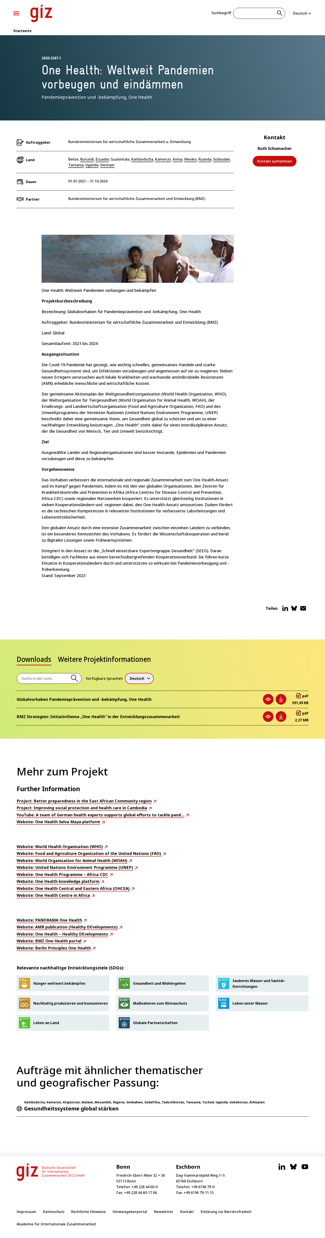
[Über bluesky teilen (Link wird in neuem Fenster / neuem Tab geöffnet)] (294, 610)
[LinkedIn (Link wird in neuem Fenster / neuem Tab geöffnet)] (281, 1168)
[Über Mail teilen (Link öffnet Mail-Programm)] (303, 610)
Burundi (87, 159)
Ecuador (102, 159)
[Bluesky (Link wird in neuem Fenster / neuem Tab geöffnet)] (293, 1168)
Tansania (76, 165)
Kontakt (187, 1211)
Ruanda (205, 159)
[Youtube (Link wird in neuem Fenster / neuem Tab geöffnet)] (304, 1168)
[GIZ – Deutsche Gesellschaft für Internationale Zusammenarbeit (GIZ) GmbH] (41, 13)
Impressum (26, 1211)
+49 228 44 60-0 (145, 1186)
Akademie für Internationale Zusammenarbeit (56, 1224)
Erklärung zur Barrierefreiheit (226, 1211)
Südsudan (221, 159)
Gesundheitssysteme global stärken (71, 1108)
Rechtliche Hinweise (88, 1211)
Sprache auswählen (302, 13)
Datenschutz (54, 1211)
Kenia (177, 159)
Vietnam (107, 165)
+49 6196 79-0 (202, 1186)
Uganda (91, 165)
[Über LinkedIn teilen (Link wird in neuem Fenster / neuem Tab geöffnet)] (285, 610)
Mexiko (190, 159)
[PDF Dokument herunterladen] (281, 699)
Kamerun (163, 159)
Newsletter (163, 1211)
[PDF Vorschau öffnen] (268, 699)
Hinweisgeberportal (130, 1211)
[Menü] (16, 13)
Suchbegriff (221, 12)
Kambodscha (142, 159)
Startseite (22, 30)
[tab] (34, 660)
